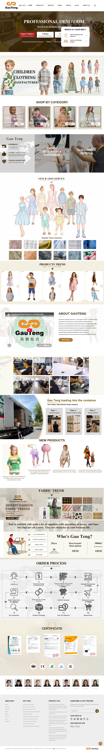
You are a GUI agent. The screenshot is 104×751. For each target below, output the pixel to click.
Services (7, 716)
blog (6, 718)
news (6, 711)
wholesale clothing (27, 714)
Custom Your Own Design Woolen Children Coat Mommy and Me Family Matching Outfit (90, 471)
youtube (77, 726)
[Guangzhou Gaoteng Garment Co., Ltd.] (11, 5)
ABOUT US (86, 5)
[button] (101, 31)
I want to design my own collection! (76, 35)
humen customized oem (28, 723)
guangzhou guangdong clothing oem (31, 711)
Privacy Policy (48, 748)
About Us (7, 706)
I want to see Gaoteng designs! (76, 41)
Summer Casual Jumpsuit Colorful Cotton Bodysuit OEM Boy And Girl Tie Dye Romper (64, 471)
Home (30, 5)
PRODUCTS (40, 5)
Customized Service (86, 151)
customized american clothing (30, 721)
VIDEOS (68, 5)
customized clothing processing (30, 718)
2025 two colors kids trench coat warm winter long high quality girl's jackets (58, 717)
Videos (6, 714)
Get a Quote (14, 122)
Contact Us (7, 721)
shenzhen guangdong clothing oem (31, 726)
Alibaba (72, 726)
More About (66, 339)
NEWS (60, 5)
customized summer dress (29, 709)
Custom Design (17, 151)
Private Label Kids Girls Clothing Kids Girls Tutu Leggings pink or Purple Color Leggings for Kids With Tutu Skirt (39, 472)
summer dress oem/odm (29, 706)
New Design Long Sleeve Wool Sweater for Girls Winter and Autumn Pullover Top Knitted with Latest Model (14, 478)
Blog (77, 5)
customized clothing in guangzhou (31, 716)
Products (7, 709)
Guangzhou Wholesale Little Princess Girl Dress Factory (58, 712)
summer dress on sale (28, 704)
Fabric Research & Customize (52, 151)
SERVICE (51, 5)
